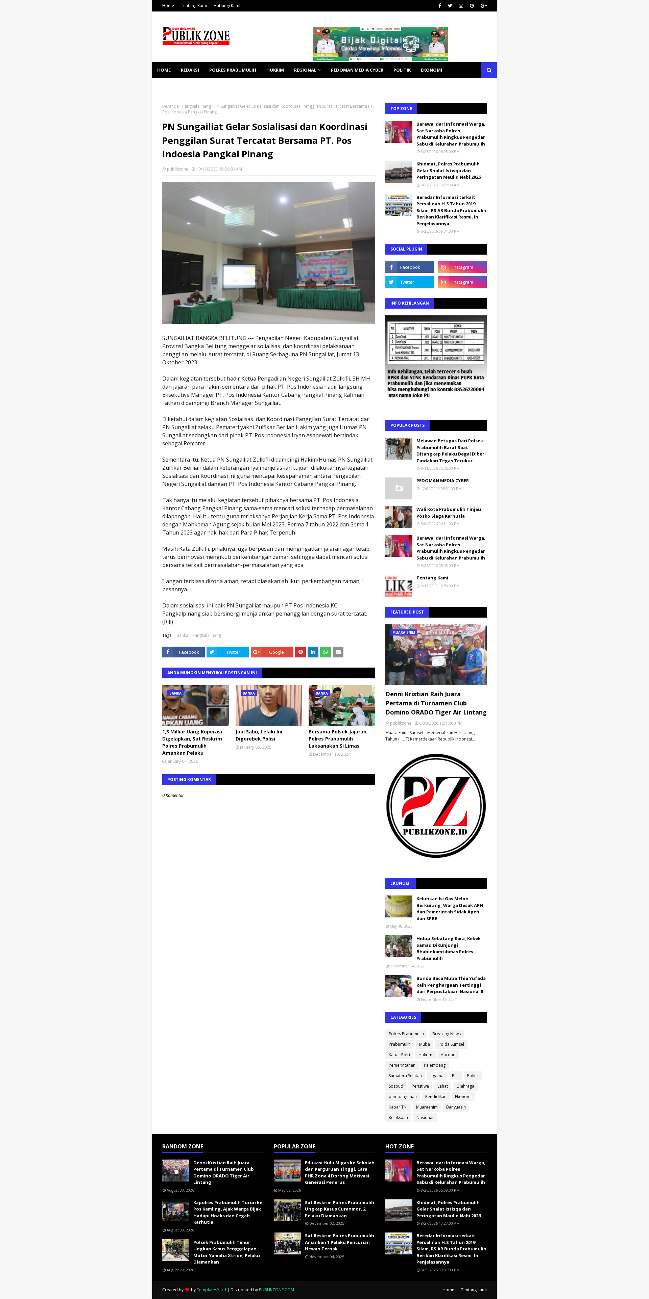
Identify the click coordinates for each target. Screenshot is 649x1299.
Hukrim (425, 1055)
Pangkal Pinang (196, 106)
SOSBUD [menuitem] (202, 85)
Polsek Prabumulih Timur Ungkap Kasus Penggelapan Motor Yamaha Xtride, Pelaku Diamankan (226, 1252)
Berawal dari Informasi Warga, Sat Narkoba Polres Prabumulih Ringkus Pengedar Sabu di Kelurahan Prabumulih (450, 134)
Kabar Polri (399, 1055)
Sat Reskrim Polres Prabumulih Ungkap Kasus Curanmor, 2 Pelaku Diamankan (339, 1209)
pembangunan (403, 1096)
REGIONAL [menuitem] (305, 70)
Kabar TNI (398, 1107)
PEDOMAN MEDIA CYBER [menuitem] (357, 70)
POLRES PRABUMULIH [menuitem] (232, 70)
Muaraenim (427, 1107)
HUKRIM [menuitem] (275, 70)
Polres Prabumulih (406, 1034)
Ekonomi (463, 1096)
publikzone (177, 169)
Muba (424, 1044)
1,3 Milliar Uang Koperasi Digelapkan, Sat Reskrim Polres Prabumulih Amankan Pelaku (192, 742)
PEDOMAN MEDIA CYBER (442, 480)
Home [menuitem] (164, 70)
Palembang (435, 1065)
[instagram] (461, 5)
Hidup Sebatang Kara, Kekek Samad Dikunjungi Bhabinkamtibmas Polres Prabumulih (448, 948)
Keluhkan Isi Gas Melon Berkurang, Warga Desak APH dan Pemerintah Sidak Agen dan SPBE (449, 908)
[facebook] (440, 5)
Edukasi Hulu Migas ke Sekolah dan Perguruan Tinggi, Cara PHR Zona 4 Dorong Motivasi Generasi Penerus (340, 1173)
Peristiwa (420, 1086)
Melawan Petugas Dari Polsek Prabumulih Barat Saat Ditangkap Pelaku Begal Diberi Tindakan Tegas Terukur (451, 451)
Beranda (170, 106)
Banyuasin (456, 1107)
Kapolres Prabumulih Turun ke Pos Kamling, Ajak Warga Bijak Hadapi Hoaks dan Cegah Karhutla (227, 1212)
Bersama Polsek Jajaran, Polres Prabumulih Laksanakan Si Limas (338, 738)
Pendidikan (436, 1096)
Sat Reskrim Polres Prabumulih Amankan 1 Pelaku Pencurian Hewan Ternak (339, 1242)
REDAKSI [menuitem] (190, 70)
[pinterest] (472, 5)
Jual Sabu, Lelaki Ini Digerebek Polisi (259, 735)
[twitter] (450, 5)
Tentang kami (474, 1290)
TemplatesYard (211, 1290)
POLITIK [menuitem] (402, 70)
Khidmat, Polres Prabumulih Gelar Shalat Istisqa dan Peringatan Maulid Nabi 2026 (448, 170)
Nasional (424, 1117)
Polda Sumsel (451, 1044)
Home (168, 5)
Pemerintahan (402, 1065)
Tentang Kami (194, 5)
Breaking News (446, 1034)
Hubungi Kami (227, 5)
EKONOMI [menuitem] (431, 70)
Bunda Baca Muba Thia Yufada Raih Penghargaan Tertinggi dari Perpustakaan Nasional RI (451, 984)
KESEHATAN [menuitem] (170, 85)
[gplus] (483, 5)
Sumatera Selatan (405, 1076)
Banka (182, 635)
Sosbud (396, 1086)
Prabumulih (400, 1044)
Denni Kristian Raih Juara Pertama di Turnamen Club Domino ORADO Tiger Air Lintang (436, 703)
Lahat (442, 1086)
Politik (473, 1076)
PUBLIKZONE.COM (276, 1290)
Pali (455, 1076)
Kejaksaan (398, 1117)
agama (436, 1076)
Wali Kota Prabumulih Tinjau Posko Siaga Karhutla (448, 512)
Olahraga (465, 1086)
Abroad (448, 1055)
